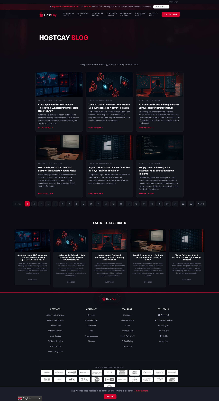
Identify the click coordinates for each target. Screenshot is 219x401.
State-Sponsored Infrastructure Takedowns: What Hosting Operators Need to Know (58, 107)
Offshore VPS (55, 326)
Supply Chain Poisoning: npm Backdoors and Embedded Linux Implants (156, 170)
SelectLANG (153, 14)
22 (183, 204)
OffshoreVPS (83, 14)
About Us (91, 315)
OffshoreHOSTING (68, 14)
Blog (91, 331)
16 (136, 204)
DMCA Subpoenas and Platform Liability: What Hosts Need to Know (148, 257)
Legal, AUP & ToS (128, 336)
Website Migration (55, 352)
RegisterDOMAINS (112, 14)
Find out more (141, 390)
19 (159, 204)
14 (121, 204)
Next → (201, 204)
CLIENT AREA (171, 14)
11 (98, 204)
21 (175, 204)
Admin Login (173, 2)
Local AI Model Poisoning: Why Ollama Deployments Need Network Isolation (71, 257)
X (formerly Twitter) (164, 320)
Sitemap (91, 341)
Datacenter (91, 326)
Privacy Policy (127, 331)
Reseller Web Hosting (55, 320)
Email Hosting (55, 336)
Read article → (45, 128)
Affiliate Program (91, 320)
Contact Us (127, 346)
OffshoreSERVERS (97, 14)
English (26, 398)
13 (113, 204)
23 (191, 204)
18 (152, 204)
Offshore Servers (55, 331)
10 (91, 204)
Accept (110, 397)
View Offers (162, 7)
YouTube (165, 331)
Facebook (164, 315)
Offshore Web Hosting (55, 315)
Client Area (127, 315)
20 (167, 204)
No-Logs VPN (55, 346)
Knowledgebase (91, 336)
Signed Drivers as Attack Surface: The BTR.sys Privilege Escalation (186, 257)
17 (144, 204)
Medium (164, 341)
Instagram (164, 326)
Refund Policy (127, 341)
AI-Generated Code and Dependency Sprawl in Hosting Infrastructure (109, 257)
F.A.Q (127, 326)
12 (106, 204)
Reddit (165, 336)
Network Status (127, 320)
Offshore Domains (55, 341)
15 (129, 204)
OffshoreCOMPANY (140, 14)
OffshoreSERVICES (126, 14)
